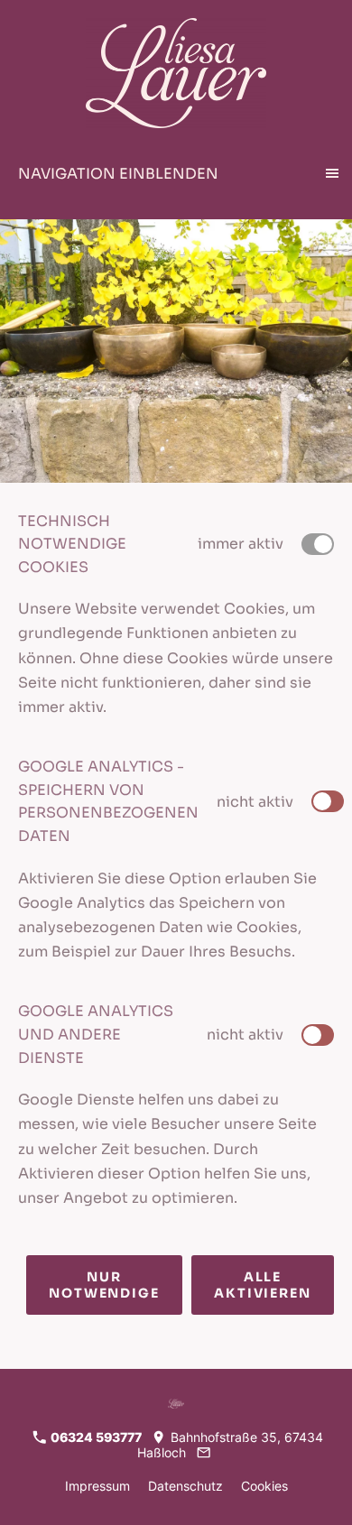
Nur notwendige (104, 1285)
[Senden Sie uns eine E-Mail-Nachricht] (203, 1452)
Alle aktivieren (262, 1285)
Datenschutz (185, 1485)
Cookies (264, 1485)
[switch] (327, 801)
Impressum (97, 1485)
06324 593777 (95, 1437)
